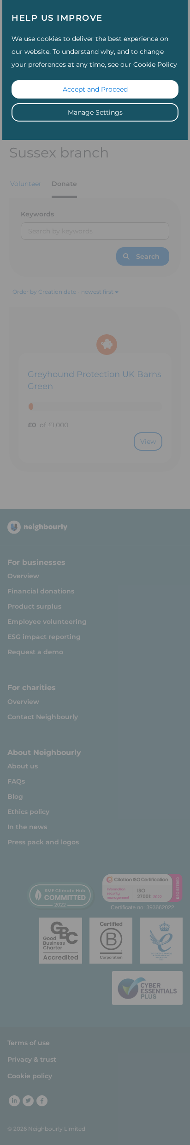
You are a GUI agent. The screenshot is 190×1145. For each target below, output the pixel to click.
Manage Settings (95, 112)
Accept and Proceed (95, 89)
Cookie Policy (155, 64)
